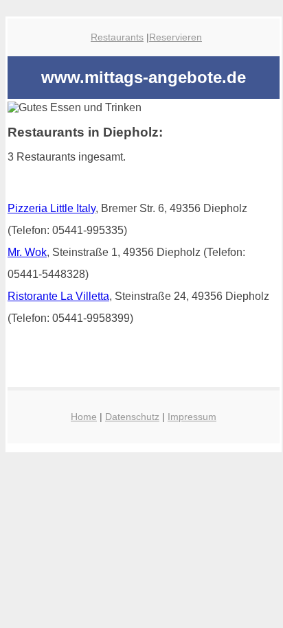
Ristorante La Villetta (58, 296)
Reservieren (175, 37)
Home (84, 416)
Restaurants (117, 37)
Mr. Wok (27, 252)
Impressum (192, 416)
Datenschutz (132, 416)
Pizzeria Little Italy (51, 208)
